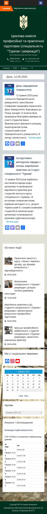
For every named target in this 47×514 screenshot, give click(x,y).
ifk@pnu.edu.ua (15, 61)
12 (28, 381)
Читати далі (34, 137)
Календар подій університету (19, 430)
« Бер (20, 396)
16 (13, 384)
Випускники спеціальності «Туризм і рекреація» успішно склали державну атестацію (22, 287)
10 (18, 381)
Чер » (26, 396)
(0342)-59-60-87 (15, 59)
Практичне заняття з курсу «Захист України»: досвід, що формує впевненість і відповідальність (22, 264)
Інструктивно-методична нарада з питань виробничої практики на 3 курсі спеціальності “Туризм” (22, 166)
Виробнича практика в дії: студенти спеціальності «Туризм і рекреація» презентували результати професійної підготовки (23, 310)
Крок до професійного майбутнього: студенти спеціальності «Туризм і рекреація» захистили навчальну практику (22, 334)
